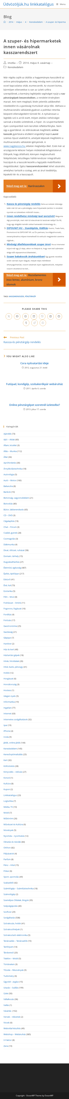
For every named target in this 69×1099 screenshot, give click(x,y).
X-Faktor (8, 1040)
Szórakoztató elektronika (15, 935)
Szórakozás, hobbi (12, 923)
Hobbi (6, 672)
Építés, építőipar (11, 573)
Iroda (6, 736)
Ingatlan (7, 707)
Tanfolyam (8, 946)
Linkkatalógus (10, 795)
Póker (6, 871)
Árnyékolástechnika (13, 468)
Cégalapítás (9, 521)
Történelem (9, 964)
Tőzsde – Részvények (14, 970)
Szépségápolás (10, 905)
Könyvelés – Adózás (13, 771)
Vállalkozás (9, 999)
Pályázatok (9, 853)
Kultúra (7, 783)
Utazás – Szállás (11, 987)
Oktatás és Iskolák (12, 841)
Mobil (6, 812)
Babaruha (8, 486)
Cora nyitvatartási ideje (34, 363)
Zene (6, 1046)
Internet (7, 713)
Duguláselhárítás (11, 561)
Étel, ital (7, 585)
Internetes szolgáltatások (16, 719)
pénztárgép (30, 296)
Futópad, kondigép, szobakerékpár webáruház (34, 384)
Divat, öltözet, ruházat (14, 550)
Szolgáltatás (9, 917)
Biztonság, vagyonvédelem (16, 497)
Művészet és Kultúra (13, 824)
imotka (11, 62)
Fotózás (7, 620)
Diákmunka (9, 544)
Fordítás (7, 614)
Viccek (6, 1022)
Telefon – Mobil (11, 958)
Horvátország (10, 684)
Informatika (9, 701)
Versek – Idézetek (12, 1016)
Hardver (7, 643)
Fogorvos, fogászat (13, 608)
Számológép (9, 894)
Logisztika (8, 801)
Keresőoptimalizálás (13, 754)
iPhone (7, 731)
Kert (6, 760)
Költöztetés (9, 766)
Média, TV (8, 806)
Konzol (7, 777)
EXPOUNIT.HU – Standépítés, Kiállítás (27, 228)
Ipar (5, 725)
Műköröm (8, 818)
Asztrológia (9, 474)
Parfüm (7, 859)
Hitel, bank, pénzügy (13, 666)
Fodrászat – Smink (12, 602)
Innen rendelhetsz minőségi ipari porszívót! (31, 216)
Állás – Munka (10, 451)
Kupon (7, 789)
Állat (6, 457)
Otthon (7, 847)
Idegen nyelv (10, 696)
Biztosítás (8, 503)
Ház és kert (9, 649)
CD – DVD (8, 515)
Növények (8, 830)
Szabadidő (8, 882)
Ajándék (7, 433)
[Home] (5, 22)
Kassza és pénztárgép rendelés (23, 203)
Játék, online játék (12, 742)
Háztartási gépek (12, 655)
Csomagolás (9, 538)
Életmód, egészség (12, 567)
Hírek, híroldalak (11, 661)
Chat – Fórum (10, 527)
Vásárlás (8, 1010)
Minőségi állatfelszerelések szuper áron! (29, 244)
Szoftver (7, 911)
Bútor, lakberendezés (14, 509)
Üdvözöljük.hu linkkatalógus (28, 4)
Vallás (6, 1005)
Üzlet (6, 993)
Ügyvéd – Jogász (11, 981)
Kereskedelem (15, 67)
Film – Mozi (9, 596)
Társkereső (9, 952)
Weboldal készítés (12, 1028)
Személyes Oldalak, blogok (16, 900)
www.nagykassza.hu (15, 146)
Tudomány (9, 976)
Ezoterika (8, 591)
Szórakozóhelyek (12, 929)
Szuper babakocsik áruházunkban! (26, 256)
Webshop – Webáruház (15, 1034)
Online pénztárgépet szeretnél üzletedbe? (34, 405)
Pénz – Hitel (9, 865)
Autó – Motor (10, 480)
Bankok (7, 491)
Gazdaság (8, 631)
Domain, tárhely (11, 556)
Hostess (7, 690)
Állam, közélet (10, 445)
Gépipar (7, 637)
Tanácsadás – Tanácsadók (15, 940)
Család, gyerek (10, 532)
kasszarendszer (16, 296)
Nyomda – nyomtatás (14, 835)
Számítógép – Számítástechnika (19, 888)
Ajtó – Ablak (9, 439)
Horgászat (8, 678)
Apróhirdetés (10, 462)
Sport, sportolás (11, 876)
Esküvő (7, 579)
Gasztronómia (10, 626)
